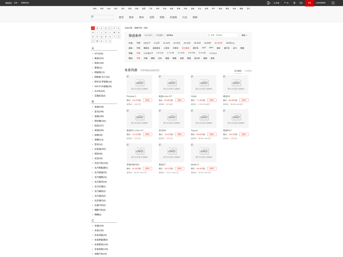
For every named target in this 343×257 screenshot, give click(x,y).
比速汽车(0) (100, 205)
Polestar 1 (131, 96)
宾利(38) (98, 154)
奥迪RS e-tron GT (135, 130)
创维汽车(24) (100, 254)
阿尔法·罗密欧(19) (103, 82)
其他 (212, 58)
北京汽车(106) (101, 163)
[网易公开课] (277, 3)
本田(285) (99, 130)
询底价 (147, 100)
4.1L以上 (213, 53)
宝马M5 (162, 130)
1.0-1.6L (160, 53)
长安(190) (99, 230)
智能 (171, 9)
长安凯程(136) (101, 249)
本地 (234, 9)
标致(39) (98, 135)
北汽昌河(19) (100, 182)
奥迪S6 (226, 96)
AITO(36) (98, 53)
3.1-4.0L (202, 53)
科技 (157, 9)
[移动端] (268, 3)
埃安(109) (99, 63)
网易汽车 (138, 28)
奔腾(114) (98, 140)
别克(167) (99, 125)
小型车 (166, 48)
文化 (199, 9)
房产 (213, 9)
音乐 (122, 9)
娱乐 (116, 9)
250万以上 (230, 43)
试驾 (151, 17)
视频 (195, 17)
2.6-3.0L (191, 53)
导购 (162, 17)
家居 (220, 9)
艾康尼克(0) (100, 96)
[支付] (294, 3)
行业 (184, 17)
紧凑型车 (156, 48)
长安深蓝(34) (100, 235)
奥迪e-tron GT (165, 96)
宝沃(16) (98, 144)
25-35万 (187, 43)
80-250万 (149, 35)
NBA (109, 9)
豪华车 (196, 48)
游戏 (129, 9)
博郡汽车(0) (100, 210)
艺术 (248, 9)
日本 (160, 58)
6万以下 (147, 43)
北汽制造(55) (100, 172)
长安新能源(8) (101, 240)
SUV (204, 48)
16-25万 (176, 43)
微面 (242, 48)
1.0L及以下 (148, 53)
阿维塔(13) (99, 72)
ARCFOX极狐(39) (103, 86)
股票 (143, 9)
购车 (131, 17)
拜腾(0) (97, 214)
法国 (182, 58)
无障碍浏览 (25, 3)
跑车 (219, 48)
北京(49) (98, 158)
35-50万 (197, 43)
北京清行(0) (100, 200)
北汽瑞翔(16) (100, 177)
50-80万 (207, 43)
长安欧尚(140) (101, 244)
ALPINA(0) (99, 91)
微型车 (146, 48)
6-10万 (157, 43)
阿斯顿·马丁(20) (102, 77)
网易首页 (8, 3)
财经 (136, 9)
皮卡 (235, 48)
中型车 (175, 48)
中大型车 (160, 35)
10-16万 (166, 43)
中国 (145, 58)
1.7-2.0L (170, 53)
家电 (178, 9)
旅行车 (227, 48)
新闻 (94, 9)
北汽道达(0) (100, 196)
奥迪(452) (99, 58)
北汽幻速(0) (100, 186)
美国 (167, 58)
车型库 (173, 17)
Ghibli (194, 96)
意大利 (197, 58)
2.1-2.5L (181, 53)
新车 (141, 17)
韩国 (174, 58)
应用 (15, 3)
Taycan (194, 130)
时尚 (185, 9)
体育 (101, 9)
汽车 (150, 9)
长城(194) (99, 226)
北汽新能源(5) (101, 168)
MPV (211, 48)
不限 (138, 43)
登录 (309, 3)
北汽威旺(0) (100, 191)
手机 (164, 9)
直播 (192, 9)
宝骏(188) (99, 116)
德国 (153, 58)
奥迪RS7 (227, 130)
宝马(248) (99, 111)
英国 (189, 58)
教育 (227, 9)
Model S (195, 164)
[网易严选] (286, 3)
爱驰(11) (98, 68)
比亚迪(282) (100, 149)
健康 (241, 9)
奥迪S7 (162, 164)
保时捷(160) (100, 121)
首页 (121, 17)
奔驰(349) (99, 107)
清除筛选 (170, 35)
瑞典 (205, 58)
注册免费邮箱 (320, 3)
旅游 (206, 9)
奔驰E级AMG (133, 164)
